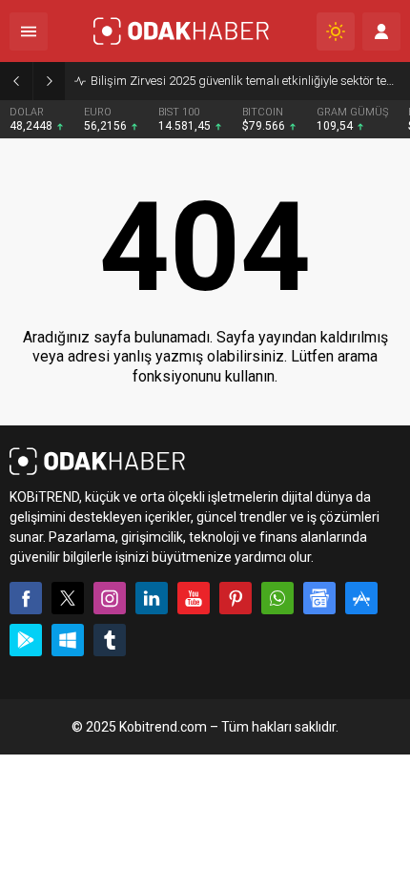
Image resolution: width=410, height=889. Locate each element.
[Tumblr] (109, 640)
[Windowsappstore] (67, 640)
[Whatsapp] (277, 598)
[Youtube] (193, 598)
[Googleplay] (26, 640)
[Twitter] (67, 598)
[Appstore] (361, 598)
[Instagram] (109, 598)
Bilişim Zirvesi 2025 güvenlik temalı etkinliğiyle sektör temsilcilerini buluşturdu (245, 80)
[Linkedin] (151, 598)
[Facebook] (26, 598)
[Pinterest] (235, 598)
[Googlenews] (319, 598)
